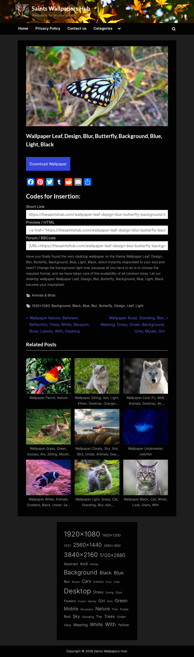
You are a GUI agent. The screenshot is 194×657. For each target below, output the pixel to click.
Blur (94, 306)
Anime (94, 564)
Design (119, 306)
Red (67, 616)
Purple (124, 609)
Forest (82, 601)
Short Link (35, 206)
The (99, 617)
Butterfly (105, 306)
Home (23, 28)
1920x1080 (41, 306)
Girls (110, 601)
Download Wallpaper (48, 164)
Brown (76, 581)
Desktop (77, 591)
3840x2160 (81, 554)
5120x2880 (112, 555)
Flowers (70, 601)
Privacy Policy (47, 28)
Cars (86, 581)
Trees (109, 616)
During (110, 592)
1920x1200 (111, 535)
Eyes (119, 592)
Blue (86, 306)
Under (121, 617)
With (110, 624)
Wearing (80, 624)
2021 (67, 545)
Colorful (98, 581)
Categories (102, 28)
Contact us (76, 28)
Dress (98, 592)
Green (121, 600)
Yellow (123, 625)
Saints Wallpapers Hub (61, 8)
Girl (101, 601)
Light (139, 306)
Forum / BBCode (41, 238)
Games (92, 601)
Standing (88, 617)
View (67, 625)
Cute (116, 581)
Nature (102, 608)
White (96, 624)
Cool (109, 581)
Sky (76, 616)
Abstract (71, 564)
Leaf (130, 306)
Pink (115, 609)
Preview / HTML (40, 222)
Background (61, 306)
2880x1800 (112, 545)
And (84, 563)
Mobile (71, 608)
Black (76, 306)
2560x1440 (87, 544)
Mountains (86, 609)
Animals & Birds (43, 295)
